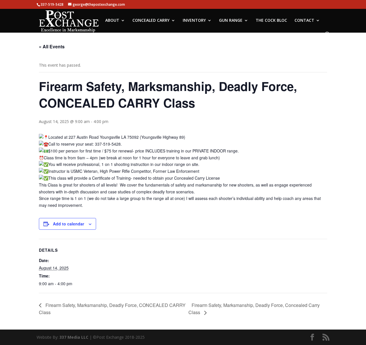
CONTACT (304, 20)
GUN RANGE (230, 20)
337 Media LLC (74, 337)
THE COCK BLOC (271, 20)
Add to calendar (68, 224)
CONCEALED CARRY (151, 20)
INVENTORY (194, 20)
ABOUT (112, 20)
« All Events (52, 46)
